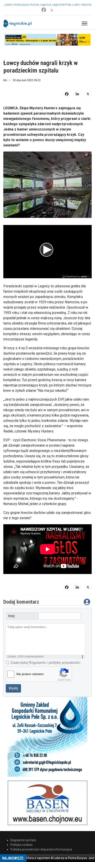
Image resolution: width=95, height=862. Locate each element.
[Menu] (83, 23)
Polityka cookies (21, 845)
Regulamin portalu (23, 840)
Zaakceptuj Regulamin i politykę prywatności (45, 662)
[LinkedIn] (77, 94)
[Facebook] (44, 10)
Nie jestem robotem (30, 674)
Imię (11, 616)
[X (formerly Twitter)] (88, 94)
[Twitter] (51, 10)
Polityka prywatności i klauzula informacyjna (41, 849)
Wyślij (13, 688)
